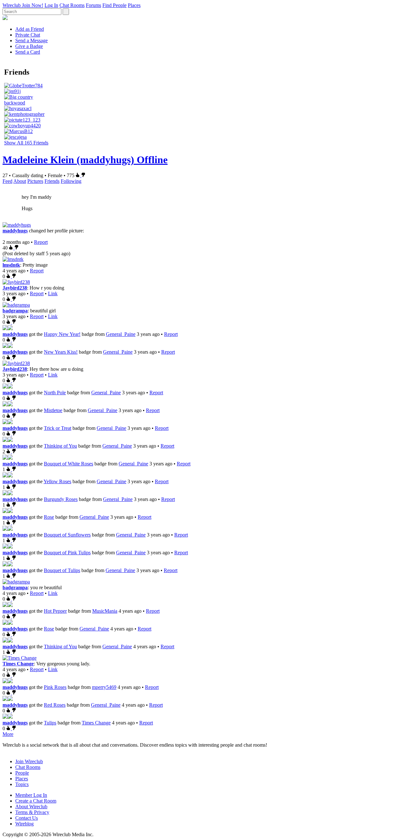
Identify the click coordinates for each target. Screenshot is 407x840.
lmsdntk (11, 265)
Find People (114, 5)
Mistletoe (53, 410)
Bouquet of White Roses (68, 463)
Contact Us (26, 818)
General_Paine (120, 334)
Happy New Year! (62, 334)
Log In (51, 5)
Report (41, 242)
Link (53, 293)
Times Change (18, 663)
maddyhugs (15, 230)
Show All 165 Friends (26, 142)
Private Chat (27, 34)
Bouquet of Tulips (62, 570)
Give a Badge (29, 46)
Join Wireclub (29, 761)
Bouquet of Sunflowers (67, 534)
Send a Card (27, 52)
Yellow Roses (57, 481)
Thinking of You (60, 446)
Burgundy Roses (61, 499)
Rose (49, 517)
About (19, 181)
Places (134, 5)
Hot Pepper (55, 611)
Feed (7, 181)
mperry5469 (104, 687)
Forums (93, 5)
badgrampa (15, 310)
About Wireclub (31, 806)
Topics (22, 784)
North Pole (55, 392)
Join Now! (32, 5)
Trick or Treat (57, 428)
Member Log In (31, 795)
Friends (52, 181)
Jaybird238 (15, 287)
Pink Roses (55, 687)
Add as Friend (29, 29)
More (8, 734)
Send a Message (31, 40)
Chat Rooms (72, 5)
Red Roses (55, 705)
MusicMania (104, 611)
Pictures (35, 181)
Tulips (50, 722)
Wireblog (24, 823)
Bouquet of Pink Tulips (67, 552)
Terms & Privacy (32, 812)
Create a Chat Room (35, 800)
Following (71, 181)
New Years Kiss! (61, 352)
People (22, 773)
